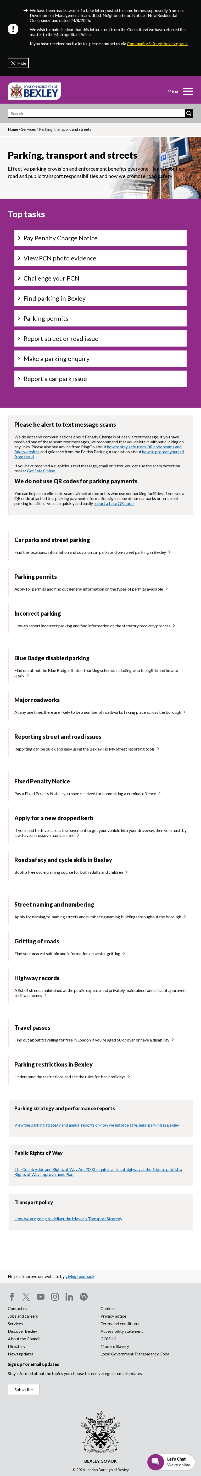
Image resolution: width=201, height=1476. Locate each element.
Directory (16, 1346)
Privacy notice (113, 1315)
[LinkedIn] (69, 1297)
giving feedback (79, 1276)
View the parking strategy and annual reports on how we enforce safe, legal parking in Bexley (96, 1124)
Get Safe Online (41, 470)
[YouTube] (40, 1297)
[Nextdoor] (84, 1297)
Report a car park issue (55, 378)
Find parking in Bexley (55, 298)
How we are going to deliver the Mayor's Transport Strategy (68, 1218)
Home (13, 129)
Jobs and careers (23, 1315)
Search (189, 113)
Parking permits (46, 318)
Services (28, 129)
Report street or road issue (61, 338)
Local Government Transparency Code (134, 1353)
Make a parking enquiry (57, 358)
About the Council (24, 1338)
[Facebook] (12, 1297)
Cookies (107, 1308)
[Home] (34, 91)
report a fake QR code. (114, 503)
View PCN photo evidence (60, 258)
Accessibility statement (121, 1331)
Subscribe (24, 1389)
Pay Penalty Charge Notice (61, 238)
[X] (26, 1297)
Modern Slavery (114, 1346)
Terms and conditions (119, 1323)
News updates (21, 1353)
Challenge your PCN (51, 278)
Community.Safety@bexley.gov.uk (157, 43)
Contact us (17, 1308)
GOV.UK (108, 1338)
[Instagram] (55, 1297)
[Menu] (188, 91)
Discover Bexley (22, 1331)
